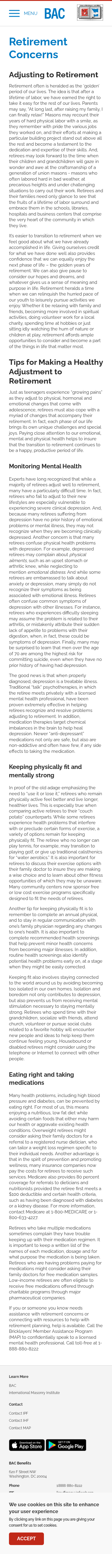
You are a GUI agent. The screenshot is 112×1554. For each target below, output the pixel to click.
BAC (12, 1386)
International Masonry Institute (34, 1393)
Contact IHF (19, 1420)
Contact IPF (18, 1413)
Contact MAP (20, 1428)
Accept (26, 1538)
